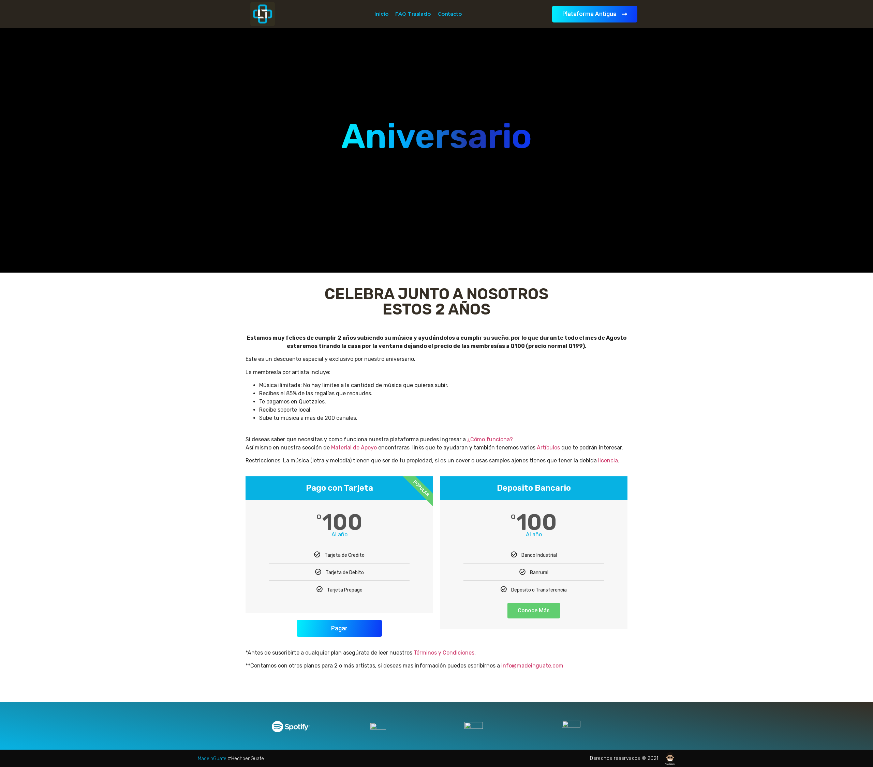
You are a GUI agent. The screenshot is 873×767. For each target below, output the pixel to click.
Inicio (381, 14)
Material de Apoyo (354, 447)
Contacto (450, 14)
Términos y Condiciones (444, 652)
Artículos (548, 447)
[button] (594, 14)
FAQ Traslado (413, 14)
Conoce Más (534, 610)
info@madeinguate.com (532, 665)
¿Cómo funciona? (490, 439)
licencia (608, 460)
